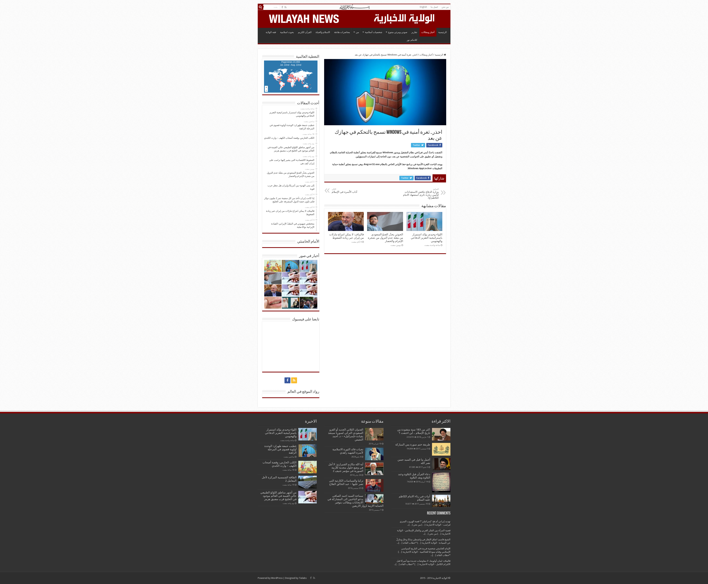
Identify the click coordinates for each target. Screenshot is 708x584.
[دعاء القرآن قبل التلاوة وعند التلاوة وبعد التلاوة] (441, 482)
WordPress (277, 578)
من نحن (445, 7)
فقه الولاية (271, 32)
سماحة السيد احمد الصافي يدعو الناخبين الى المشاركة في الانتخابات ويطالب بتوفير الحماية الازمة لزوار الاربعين (355, 500)
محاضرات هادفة (342, 32)
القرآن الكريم (305, 32)
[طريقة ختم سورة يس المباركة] (441, 449)
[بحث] (260, 7)
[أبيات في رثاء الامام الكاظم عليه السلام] (441, 501)
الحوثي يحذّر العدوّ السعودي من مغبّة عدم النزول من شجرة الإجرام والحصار (385, 238)
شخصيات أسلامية (373, 32)
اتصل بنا (434, 7)
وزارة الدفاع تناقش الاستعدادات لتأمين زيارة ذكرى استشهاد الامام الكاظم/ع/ (421, 193)
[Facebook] (282, 7)
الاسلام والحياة (323, 32)
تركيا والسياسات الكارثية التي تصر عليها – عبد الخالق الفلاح (346, 482)
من (357, 32)
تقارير (414, 32)
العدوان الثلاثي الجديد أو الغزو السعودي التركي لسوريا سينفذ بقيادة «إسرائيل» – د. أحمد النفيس (345, 434)
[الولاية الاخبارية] (404, 18)
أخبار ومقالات (428, 32)
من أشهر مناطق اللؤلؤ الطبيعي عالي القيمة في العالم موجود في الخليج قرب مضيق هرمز (278, 496)
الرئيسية (442, 32)
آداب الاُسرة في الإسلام (344, 190)
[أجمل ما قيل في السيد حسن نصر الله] (441, 464)
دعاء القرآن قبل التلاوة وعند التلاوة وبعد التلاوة (414, 476)
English (423, 7)
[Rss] (285, 7)
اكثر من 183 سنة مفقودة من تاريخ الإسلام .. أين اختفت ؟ (413, 431)
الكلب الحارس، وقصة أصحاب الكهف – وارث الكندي (279, 464)
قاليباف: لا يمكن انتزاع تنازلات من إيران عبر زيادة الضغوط (346, 236)
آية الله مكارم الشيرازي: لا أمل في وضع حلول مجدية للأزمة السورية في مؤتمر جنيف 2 (345, 468)
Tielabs (303, 578)
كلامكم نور (412, 40)
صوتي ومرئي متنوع (397, 32)
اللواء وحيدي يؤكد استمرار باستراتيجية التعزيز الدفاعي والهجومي (426, 238)
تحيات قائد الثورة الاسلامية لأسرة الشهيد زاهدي (347, 451)
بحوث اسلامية (287, 32)
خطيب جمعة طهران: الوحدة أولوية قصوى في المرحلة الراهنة (280, 449)
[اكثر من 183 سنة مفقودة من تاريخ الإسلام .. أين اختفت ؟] (441, 434)
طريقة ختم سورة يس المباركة (412, 444)
